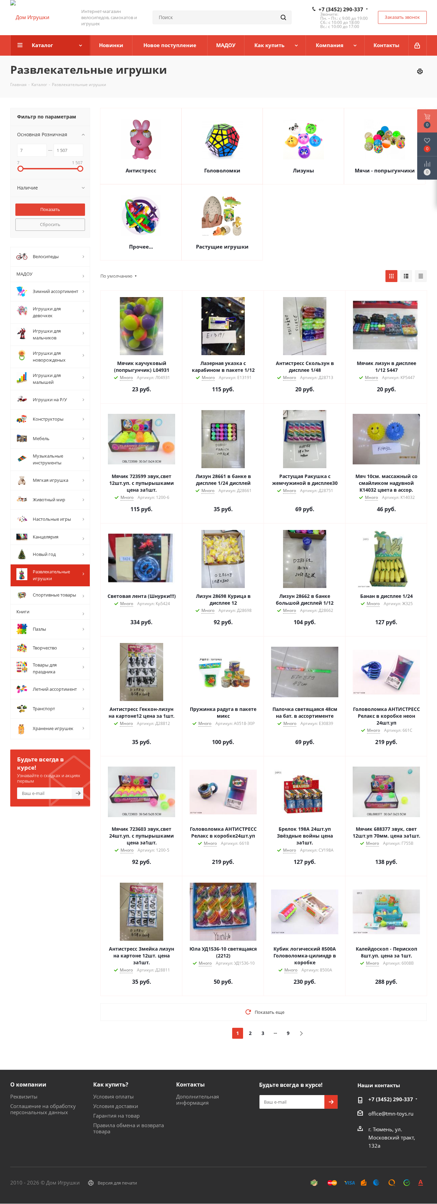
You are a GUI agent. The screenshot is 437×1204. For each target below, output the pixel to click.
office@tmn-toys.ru (390, 1113)
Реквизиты (24, 1096)
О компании (28, 1084)
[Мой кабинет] (417, 45)
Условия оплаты (113, 1096)
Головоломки (222, 170)
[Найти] (283, 17)
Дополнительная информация (197, 1099)
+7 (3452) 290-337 (341, 9)
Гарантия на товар (116, 1115)
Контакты (190, 1084)
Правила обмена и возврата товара (128, 1128)
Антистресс (141, 170)
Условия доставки (115, 1106)
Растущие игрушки (222, 246)
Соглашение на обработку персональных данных (43, 1109)
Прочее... (141, 246)
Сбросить (50, 224)
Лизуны (303, 170)
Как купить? (110, 1084)
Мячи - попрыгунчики (385, 170)
